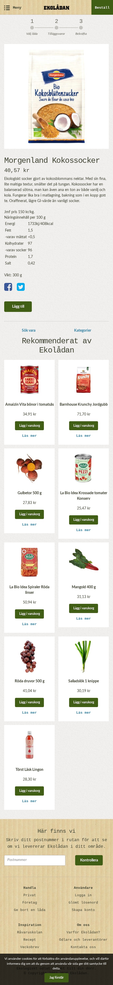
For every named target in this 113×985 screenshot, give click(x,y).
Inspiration (29, 925)
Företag (29, 903)
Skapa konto (83, 910)
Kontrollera (89, 860)
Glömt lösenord (83, 903)
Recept (29, 940)
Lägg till (18, 306)
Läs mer (29, 436)
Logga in (83, 895)
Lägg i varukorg (29, 425)
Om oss (83, 925)
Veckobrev (29, 947)
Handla (29, 888)
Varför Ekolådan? (83, 932)
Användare (83, 888)
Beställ (102, 8)
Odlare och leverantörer (83, 940)
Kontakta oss (83, 947)
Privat (29, 895)
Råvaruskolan (29, 932)
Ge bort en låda (29, 910)
